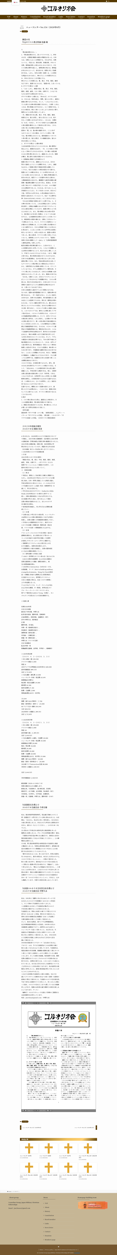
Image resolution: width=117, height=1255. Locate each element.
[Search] (109, 1)
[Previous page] (23, 1003)
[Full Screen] (50, 1003)
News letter (49, 1228)
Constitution (49, 1215)
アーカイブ (24, 31)
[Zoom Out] (35, 1003)
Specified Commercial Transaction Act (66, 1249)
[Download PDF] (48, 1003)
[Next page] (25, 1003)
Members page (50, 1240)
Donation (48, 1236)
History (47, 1211)
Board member (50, 1219)
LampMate (77, 1252)
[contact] (106, 1)
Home (41, 1249)
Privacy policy (49, 1249)
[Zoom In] (37, 1003)
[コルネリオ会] (58, 8)
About (47, 1207)
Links (47, 1224)
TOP (46, 1203)
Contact (47, 1232)
